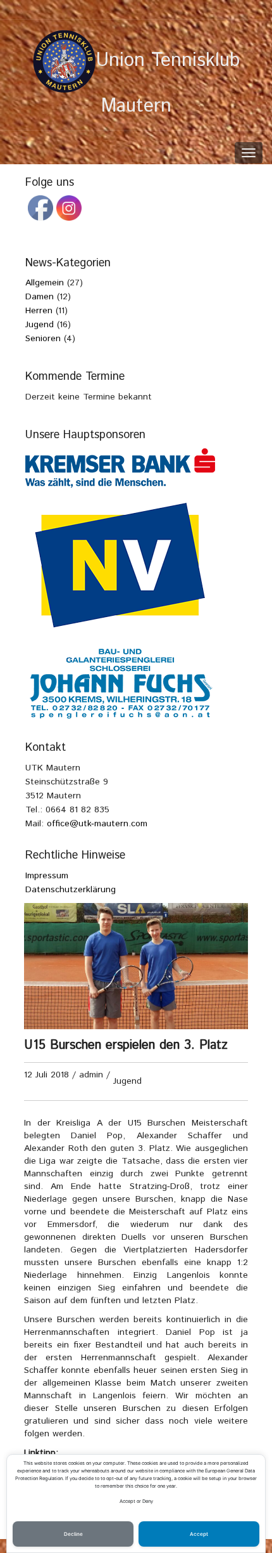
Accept (199, 1534)
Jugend (127, 1081)
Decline (73, 1534)
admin (91, 1075)
